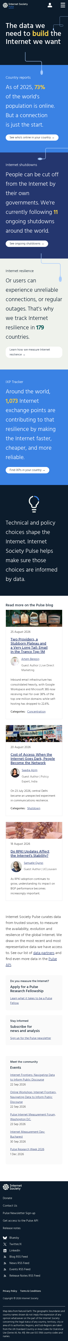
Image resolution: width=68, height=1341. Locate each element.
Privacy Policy (10, 1291)
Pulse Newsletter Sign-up (19, 1213)
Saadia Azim (29, 770)
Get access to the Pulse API (20, 1221)
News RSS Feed (19, 1263)
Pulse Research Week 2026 (27, 1149)
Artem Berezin (30, 659)
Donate (7, 1198)
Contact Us (10, 1206)
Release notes (12, 1228)
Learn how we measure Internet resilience (30, 352)
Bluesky (14, 1238)
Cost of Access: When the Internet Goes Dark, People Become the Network (33, 759)
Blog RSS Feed (18, 1257)
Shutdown (33, 808)
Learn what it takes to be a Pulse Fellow (31, 1001)
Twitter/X (15, 1244)
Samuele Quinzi (33, 863)
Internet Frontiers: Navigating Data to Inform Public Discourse (32, 1077)
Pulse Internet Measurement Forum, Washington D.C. (33, 1117)
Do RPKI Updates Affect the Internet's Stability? (30, 854)
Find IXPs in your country (26, 470)
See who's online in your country (30, 137)
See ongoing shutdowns (25, 243)
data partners (43, 953)
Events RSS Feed (19, 1269)
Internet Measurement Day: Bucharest (27, 1134)
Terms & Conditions (30, 1291)
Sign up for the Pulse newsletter (30, 1038)
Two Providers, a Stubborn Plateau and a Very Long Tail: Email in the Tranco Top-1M (29, 646)
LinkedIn (14, 1251)
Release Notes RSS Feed (24, 1276)
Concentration (36, 711)
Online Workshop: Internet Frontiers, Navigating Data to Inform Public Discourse (33, 1097)
